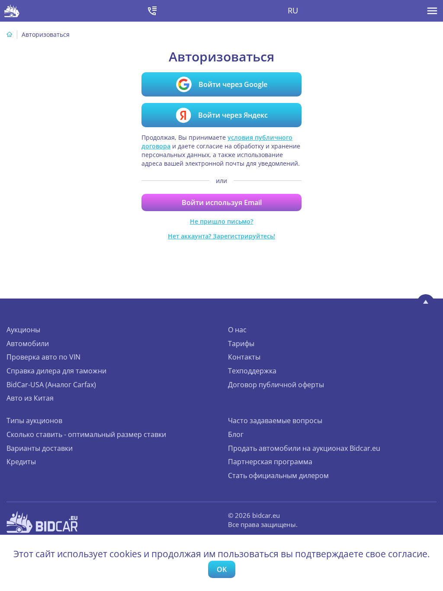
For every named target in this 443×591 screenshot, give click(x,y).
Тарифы (241, 343)
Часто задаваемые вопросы (275, 420)
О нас (237, 329)
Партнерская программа (270, 461)
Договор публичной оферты (276, 384)
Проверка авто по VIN (43, 357)
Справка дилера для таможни (56, 371)
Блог (236, 434)
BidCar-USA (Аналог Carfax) (51, 384)
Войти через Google (233, 84)
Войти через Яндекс (233, 115)
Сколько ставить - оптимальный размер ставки (86, 434)
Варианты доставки (39, 448)
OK (222, 569)
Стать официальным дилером (278, 475)
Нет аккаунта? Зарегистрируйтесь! (221, 236)
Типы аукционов (34, 420)
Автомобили (27, 343)
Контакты (244, 357)
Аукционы (23, 329)
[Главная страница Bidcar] (11, 10)
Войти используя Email (222, 202)
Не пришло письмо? (221, 221)
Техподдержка (252, 371)
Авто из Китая (30, 398)
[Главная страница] (9, 34)
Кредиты (21, 461)
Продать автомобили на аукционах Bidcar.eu (304, 448)
